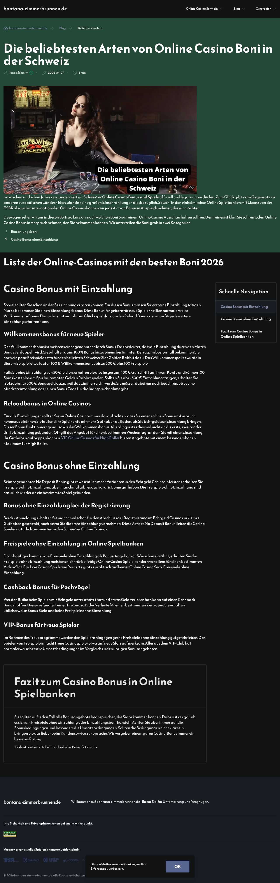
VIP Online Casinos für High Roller (90, 438)
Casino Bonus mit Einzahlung (244, 306)
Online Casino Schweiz (202, 8)
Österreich (263, 8)
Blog (236, 8)
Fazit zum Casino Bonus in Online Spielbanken (241, 334)
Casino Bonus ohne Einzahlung (246, 319)
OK (177, 866)
